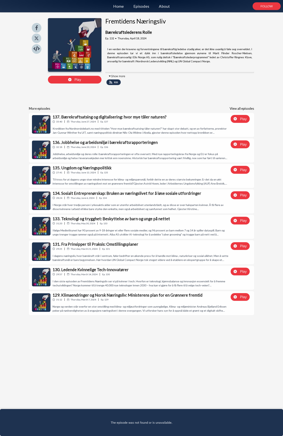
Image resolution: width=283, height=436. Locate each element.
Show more (118, 76)
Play (78, 80)
